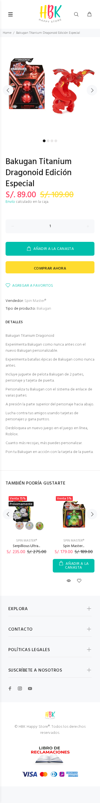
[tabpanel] (50, 87)
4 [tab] (55, 140)
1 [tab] (44, 140)
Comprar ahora (50, 268)
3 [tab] (52, 140)
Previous (8, 90)
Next (92, 90)
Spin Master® (35, 301)
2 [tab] (48, 140)
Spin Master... (73, 546)
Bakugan (44, 308)
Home (7, 33)
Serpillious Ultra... (26, 546)
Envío (10, 202)
